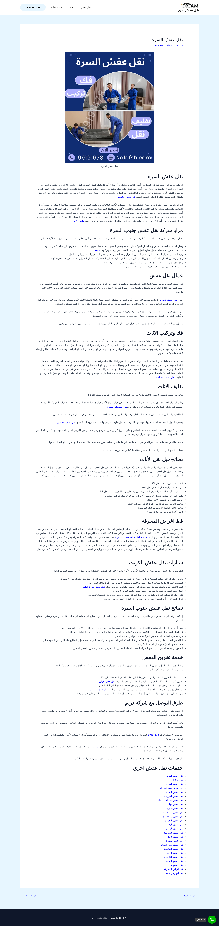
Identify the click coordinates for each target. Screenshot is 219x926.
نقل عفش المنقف (174, 828)
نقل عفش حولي (107, 681)
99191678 (153, 734)
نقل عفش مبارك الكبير (93, 586)
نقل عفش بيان (176, 865)
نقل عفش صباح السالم (171, 844)
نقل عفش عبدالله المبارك (170, 800)
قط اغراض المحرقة (173, 869)
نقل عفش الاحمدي (66, 422)
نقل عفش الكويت (126, 196)
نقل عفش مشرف (173, 840)
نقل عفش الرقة (175, 824)
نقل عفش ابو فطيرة (117, 406)
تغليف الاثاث (57, 7)
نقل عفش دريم (188, 10)
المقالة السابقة (190, 895)
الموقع (98, 250)
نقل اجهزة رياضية (174, 873)
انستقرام (95, 746)
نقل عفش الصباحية (165, 377)
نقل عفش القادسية (173, 857)
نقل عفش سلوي (175, 808)
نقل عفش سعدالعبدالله (171, 788)
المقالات (72, 7)
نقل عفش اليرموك (174, 853)
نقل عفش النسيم (174, 792)
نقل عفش (86, 7)
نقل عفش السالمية (173, 848)
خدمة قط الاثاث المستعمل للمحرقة (132, 537)
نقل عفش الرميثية (174, 861)
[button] (33, 7)
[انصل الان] (212, 920)
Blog (178, 45)
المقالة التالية (28, 895)
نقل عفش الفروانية (98, 689)
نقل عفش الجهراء (174, 784)
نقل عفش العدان (174, 836)
